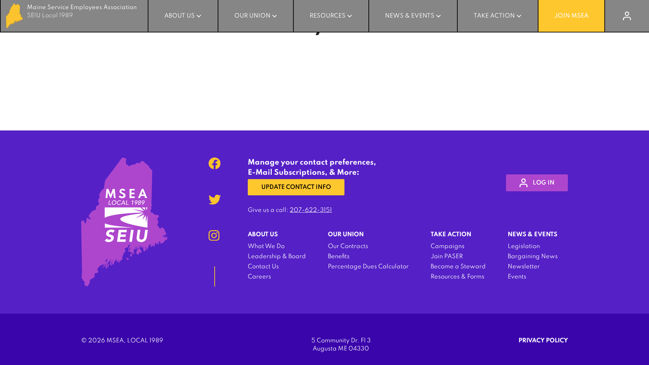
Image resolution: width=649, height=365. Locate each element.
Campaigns (447, 246)
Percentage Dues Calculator (368, 267)
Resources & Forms (457, 277)
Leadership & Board (277, 256)
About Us (179, 16)
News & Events (409, 16)
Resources (327, 16)
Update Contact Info (296, 187)
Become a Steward (458, 267)
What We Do (266, 246)
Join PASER (447, 256)
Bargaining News (533, 256)
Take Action (494, 16)
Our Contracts (348, 246)
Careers (259, 277)
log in (543, 183)
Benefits (339, 256)
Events (517, 277)
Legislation (524, 246)
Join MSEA (571, 16)
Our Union (252, 16)
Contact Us (263, 267)
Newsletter (524, 267)
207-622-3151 (311, 210)
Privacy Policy (543, 341)
